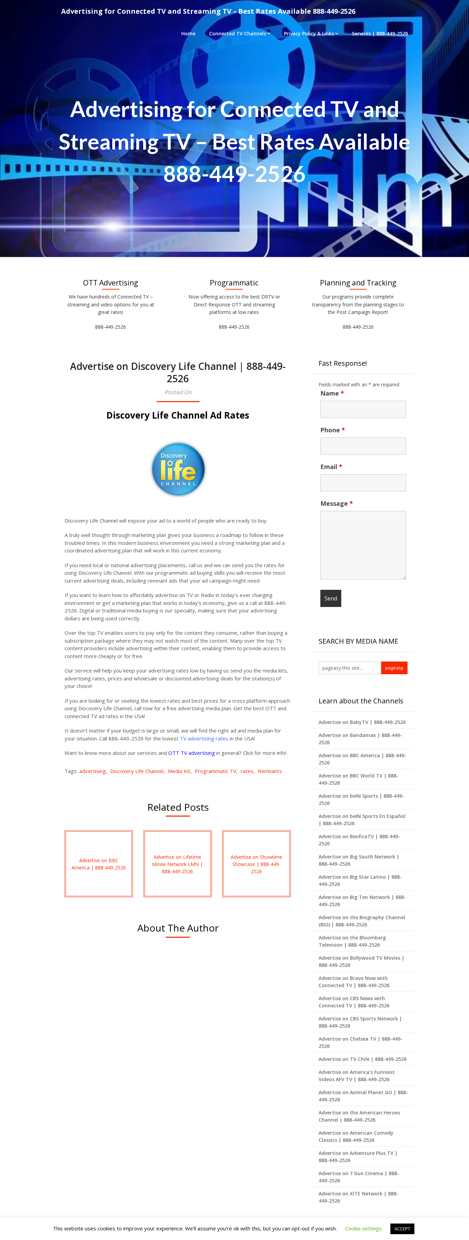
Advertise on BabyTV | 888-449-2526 (362, 722)
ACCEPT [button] (402, 1229)
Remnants (270, 771)
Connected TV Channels (237, 33)
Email (331, 467)
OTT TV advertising (191, 752)
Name (332, 393)
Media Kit (179, 771)
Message (336, 503)
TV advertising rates (204, 738)
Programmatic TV (215, 771)
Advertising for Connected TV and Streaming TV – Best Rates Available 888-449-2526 (208, 11)
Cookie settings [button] (363, 1228)
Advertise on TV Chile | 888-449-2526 (363, 1059)
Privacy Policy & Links (309, 33)
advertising (92, 771)
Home (188, 33)
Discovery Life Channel (136, 771)
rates (247, 771)
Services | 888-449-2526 (380, 33)
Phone (332, 430)
